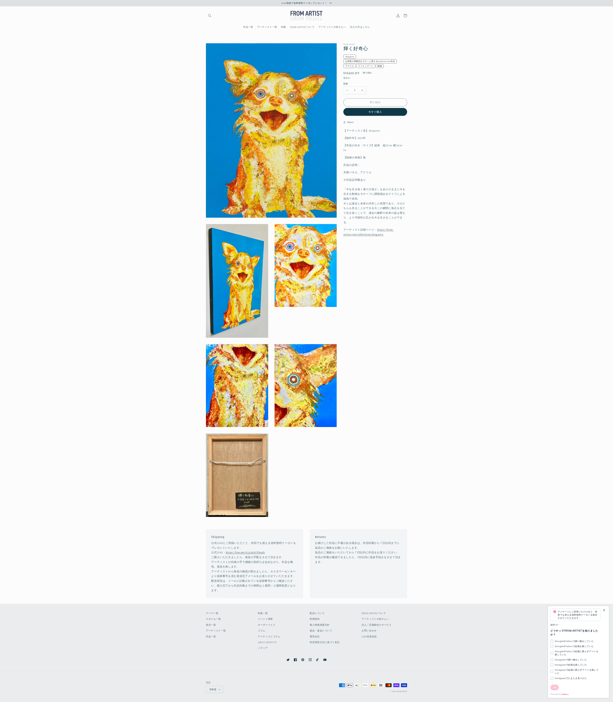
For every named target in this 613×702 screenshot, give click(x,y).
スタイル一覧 (213, 619)
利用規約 (315, 619)
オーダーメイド (266, 624)
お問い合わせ (369, 630)
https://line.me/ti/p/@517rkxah (245, 552)
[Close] (604, 610)
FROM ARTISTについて (374, 613)
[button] (209, 15)
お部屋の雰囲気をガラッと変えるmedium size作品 (370, 61)
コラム (261, 630)
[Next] (554, 687)
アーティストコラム (269, 636)
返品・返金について (321, 630)
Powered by (555, 694)
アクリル (349, 66)
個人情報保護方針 (320, 624)
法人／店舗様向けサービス (377, 624)
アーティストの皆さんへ (375, 619)
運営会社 (315, 636)
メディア (263, 648)
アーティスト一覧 (216, 630)
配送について (317, 613)
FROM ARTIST (402, 691)
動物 (380, 66)
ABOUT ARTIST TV (267, 642)
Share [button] (350, 122)
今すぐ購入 (375, 111)
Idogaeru (349, 56)
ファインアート (365, 66)
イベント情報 (265, 619)
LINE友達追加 (369, 636)
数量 (345, 83)
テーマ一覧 (212, 613)
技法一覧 (211, 624)
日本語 (212, 689)
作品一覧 (211, 636)
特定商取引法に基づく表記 (325, 642)
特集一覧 (263, 613)
